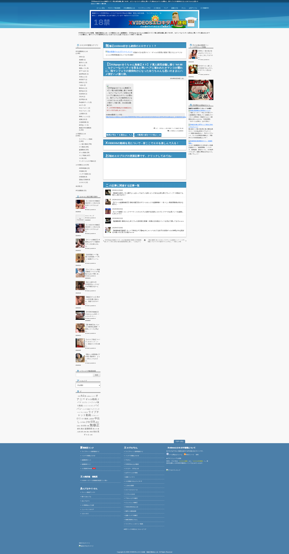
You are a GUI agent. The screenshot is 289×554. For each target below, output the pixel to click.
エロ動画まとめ (114, 33)
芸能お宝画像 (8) (84, 179)
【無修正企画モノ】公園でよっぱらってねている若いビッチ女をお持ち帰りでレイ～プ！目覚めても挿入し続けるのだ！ (147, 194)
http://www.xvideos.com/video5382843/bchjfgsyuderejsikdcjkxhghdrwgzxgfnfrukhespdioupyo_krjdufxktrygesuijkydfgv (149, 117)
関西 (85, 431)
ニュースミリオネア (88, 509)
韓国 (91, 432)
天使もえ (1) (83, 77)
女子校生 (82, 422)
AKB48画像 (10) (84, 168)
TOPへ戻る (180, 441)
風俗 (95, 432)
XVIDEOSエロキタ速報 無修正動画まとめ (92, 33)
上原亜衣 (91, 419)
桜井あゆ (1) (83, 91)
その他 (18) (82, 158)
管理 (197, 454)
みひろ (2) (82, 105)
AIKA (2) (82, 57)
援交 (97, 422)
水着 (87, 426)
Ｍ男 (91, 434)
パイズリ (91, 406)
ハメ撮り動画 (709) (85, 144)
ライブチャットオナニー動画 (134, 524)
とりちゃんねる (130, 494)
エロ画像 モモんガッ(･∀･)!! (133, 481)
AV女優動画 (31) (81, 190)
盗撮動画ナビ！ (86, 464)
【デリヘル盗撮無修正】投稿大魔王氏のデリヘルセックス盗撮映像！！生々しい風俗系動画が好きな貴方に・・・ (147, 203)
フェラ (173, 128)
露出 (88, 432)
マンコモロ (84, 412)
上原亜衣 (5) (83, 113)
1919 (160, 128)
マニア (166, 8)
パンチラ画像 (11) (85, 174)
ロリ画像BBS (204, 8)
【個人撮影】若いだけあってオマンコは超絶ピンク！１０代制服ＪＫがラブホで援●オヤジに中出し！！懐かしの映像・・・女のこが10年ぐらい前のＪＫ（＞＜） (166, 241)
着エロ (95, 429)
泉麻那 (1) (82, 60)
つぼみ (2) (82, 85)
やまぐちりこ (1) (84, 111)
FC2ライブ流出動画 (114, 8)
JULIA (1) (82, 96)
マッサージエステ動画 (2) (87, 161)
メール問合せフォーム (175, 454)
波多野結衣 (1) (84, 74)
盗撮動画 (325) (84, 150)
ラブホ (93, 415)
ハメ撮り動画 (167, 128)
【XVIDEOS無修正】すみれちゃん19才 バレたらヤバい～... (92, 314)
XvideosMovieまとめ (131, 507)
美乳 (81, 432)
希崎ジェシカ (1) (84, 116)
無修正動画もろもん (131, 519)
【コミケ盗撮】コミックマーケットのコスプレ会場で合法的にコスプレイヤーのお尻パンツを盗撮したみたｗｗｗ (147, 212)
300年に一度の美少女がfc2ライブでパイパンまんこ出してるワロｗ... (205, 54)
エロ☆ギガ (85, 513)
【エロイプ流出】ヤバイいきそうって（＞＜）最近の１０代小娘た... (92, 343)
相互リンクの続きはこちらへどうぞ (135, 529)
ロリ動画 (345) (84, 147)
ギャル (184, 8)
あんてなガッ (86, 501)
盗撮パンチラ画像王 (131, 515)
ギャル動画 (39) (84, 152)
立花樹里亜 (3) (84, 122)
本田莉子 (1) (83, 79)
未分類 (83, 426)
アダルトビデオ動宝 (131, 498)
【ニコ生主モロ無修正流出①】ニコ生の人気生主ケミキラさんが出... (92, 204)
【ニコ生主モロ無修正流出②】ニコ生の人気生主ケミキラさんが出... (92, 228)
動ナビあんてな (86, 496)
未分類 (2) (79, 186)
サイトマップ (89, 216)
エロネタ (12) (83, 182)
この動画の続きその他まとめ (148, 135)
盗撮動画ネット (86, 460)
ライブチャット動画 (85, 139)
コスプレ (85, 402)
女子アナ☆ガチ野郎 (131, 473)
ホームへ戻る (101, 8)
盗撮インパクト (130, 477)
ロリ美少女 (157, 8)
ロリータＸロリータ (131, 490)
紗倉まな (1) (83, 82)
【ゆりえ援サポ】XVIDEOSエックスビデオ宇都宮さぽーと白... (92, 285)
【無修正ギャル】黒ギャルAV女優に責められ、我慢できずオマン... (92, 300)
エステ (93, 396)
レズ (97, 415)
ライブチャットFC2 (144, 8)
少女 (88, 422)
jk (162, 128)
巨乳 (93, 421)
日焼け (78, 425)
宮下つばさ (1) (84, 71)
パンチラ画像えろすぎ (88, 455)
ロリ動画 (84, 419)
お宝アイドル (193, 8)
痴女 (82, 429)
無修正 (177, 128)
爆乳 (78, 429)
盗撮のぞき (174, 8)
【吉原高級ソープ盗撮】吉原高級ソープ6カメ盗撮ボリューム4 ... (92, 258)
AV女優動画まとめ (129, 8)
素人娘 (181, 128)
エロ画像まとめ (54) (82, 165)
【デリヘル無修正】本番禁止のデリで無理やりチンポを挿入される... (92, 243)
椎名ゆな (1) (83, 88)
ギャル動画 (91, 399)
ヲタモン (128, 460)
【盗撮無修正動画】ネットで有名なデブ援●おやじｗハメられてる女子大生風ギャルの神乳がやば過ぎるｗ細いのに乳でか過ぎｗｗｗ (148, 231)
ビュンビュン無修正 (131, 502)
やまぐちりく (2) (84, 108)
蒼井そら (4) (83, 62)
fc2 (82, 395)
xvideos (89, 396)
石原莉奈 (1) (83, 94)
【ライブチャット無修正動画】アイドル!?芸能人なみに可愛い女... (92, 272)
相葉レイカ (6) (84, 68)
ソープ (90, 402)
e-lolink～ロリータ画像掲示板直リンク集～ (95, 480)
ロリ (78, 418)
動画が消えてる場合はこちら (119, 135)
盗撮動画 (124, 33)
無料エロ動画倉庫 (130, 511)
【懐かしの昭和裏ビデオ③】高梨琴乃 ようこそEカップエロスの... (92, 358)
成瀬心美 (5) (83, 119)
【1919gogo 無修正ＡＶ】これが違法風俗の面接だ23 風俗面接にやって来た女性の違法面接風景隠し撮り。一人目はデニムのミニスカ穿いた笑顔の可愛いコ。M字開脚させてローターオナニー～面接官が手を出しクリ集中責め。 (122, 242)
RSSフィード (190, 454)
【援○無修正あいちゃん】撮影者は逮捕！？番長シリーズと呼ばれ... (92, 328)
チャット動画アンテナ (88, 492)
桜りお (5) (82, 65)
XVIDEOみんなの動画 (132, 464)
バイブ (85, 406)
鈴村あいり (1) (84, 125)
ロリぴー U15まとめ (132, 468)
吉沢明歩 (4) (83, 99)
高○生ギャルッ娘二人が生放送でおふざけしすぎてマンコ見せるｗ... (205, 69)
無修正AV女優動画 (85, 128)
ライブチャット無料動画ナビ (90, 451)
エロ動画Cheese (87, 468)
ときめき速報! (129, 485)
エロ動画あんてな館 (88, 505)
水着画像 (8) (83, 177)
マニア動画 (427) (84, 155)
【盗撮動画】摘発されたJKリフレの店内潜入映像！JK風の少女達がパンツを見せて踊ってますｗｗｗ (148, 221)
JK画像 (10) (83, 171)
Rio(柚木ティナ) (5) (85, 102)
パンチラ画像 (86, 409)
